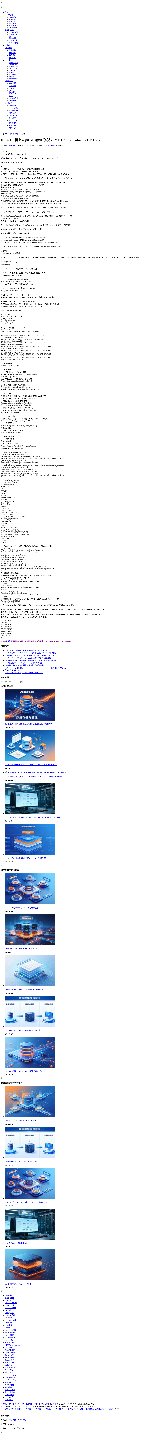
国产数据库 (9, 81)
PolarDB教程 (9, 1382)
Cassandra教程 (10, 1318)
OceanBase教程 (10, 1377)
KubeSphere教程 (11, 1333)
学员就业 (8, 48)
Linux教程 (12, 118)
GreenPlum (13, 65)
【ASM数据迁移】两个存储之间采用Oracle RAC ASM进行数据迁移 (29, 655)
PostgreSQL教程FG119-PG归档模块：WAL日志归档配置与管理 (28, 1202)
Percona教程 (9, 1360)
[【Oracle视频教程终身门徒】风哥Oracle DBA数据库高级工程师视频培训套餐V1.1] (35, 772)
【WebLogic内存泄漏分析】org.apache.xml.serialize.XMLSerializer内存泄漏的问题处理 (35, 668)
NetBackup (13, 27)
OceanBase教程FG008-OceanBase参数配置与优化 (22, 1030)
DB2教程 (8, 1310)
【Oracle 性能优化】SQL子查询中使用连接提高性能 (24, 673)
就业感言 (12, 53)
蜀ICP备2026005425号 (17, 1404)
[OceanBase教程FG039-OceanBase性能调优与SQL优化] (30, 1067)
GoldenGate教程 (10, 1305)
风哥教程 (12, 146)
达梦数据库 (13, 83)
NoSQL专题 (13, 43)
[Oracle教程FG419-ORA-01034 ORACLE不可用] (30, 1157)
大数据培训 (9, 60)
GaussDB (12, 92)
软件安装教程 (14, 115)
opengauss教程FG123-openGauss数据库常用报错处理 (24, 989)
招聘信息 (12, 58)
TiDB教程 (8, 1387)
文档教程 (8, 103)
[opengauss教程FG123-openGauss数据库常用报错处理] (30, 985)
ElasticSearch (13, 66)
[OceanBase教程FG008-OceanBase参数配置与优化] (30, 1026)
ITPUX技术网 (14, 123)
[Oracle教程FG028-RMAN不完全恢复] (30, 1280)
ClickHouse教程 (10, 1320)
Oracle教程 (13, 105)
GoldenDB (12, 94)
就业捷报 (12, 50)
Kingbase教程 (10, 1357)
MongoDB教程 (10, 1342)
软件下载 (12, 128)
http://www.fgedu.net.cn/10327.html (58, 641)
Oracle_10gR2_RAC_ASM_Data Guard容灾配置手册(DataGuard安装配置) (31, 653)
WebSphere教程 (10, 1375)
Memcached (13, 34)
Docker (11, 76)
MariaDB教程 (10, 1340)
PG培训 (7, 45)
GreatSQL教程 (10, 1355)
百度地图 (29, 1404)
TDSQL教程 (9, 1385)
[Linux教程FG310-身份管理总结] (30, 1239)
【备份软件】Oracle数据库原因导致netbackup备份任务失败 (26, 650)
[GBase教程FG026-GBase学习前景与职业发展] (30, 945)
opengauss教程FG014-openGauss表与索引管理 (21, 908)
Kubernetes (13, 78)
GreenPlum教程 (10, 1308)
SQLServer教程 (10, 1367)
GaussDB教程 (10, 1350)
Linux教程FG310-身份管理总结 (16, 1243)
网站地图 (36, 1404)
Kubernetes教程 (10, 1330)
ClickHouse (13, 68)
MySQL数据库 (16, 1409)
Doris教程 (8, 1347)
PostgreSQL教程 (15, 110)
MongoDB (12, 38)
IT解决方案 (9, 1400)
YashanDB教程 (10, 1390)
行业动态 (12, 125)
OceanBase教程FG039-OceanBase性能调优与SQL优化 (24, 1071)
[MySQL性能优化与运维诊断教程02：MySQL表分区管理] (30, 854)
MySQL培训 (9, 30)
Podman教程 (9, 1335)
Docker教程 (9, 1328)
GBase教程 (9, 1323)
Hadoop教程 (9, 1313)
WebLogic (12, 19)
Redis (11, 36)
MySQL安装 (46, 1409)
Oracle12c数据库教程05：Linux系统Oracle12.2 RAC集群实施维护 (28, 724)
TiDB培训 (12, 88)
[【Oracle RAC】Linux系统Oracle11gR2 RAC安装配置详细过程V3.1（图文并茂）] (30, 813)
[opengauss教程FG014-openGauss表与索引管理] (30, 904)
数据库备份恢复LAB (12, 670)
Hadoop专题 (13, 63)
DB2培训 (12, 23)
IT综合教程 (13, 120)
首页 (6, 12)
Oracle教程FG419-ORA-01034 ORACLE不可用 (21, 1161)
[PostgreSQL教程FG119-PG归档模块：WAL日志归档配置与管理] (30, 1198)
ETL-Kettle (13, 72)
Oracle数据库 (5, 1409)
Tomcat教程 (9, 1370)
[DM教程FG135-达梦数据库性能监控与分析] (30, 1117)
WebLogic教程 (10, 1372)
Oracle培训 (9, 15)
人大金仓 (12, 86)
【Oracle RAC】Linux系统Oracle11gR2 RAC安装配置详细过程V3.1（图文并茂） (34, 817)
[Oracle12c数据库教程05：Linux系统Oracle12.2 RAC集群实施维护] (30, 720)
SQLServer (13, 25)
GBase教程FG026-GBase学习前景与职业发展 (21, 949)
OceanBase (13, 90)
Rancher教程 (9, 1362)
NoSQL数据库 (79, 1409)
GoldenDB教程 (10, 1352)
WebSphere (13, 21)
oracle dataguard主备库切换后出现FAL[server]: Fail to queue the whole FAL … (32, 660)
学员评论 (12, 55)
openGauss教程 (10, 1380)
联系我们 (52, 1404)
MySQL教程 (13, 108)
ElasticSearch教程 (11, 1337)
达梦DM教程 (9, 1395)
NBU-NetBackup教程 (12, 1345)
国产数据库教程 (11, 1303)
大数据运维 (99, 1409)
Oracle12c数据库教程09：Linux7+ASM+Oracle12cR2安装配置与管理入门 (31, 765)
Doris (11, 96)
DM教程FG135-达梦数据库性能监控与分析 (20, 1121)
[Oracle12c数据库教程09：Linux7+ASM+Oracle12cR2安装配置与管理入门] (30, 761)
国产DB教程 (13, 113)
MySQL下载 (56, 1409)
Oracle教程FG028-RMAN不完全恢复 (18, 1284)
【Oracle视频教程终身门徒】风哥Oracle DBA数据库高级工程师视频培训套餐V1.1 (34, 777)
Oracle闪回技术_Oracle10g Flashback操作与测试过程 (23, 663)
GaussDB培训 (10, 1315)
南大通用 (12, 101)
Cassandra (12, 70)
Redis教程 (8, 1365)
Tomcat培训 (13, 40)
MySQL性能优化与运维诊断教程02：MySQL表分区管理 (25, 858)
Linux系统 (12, 74)
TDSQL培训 (13, 98)
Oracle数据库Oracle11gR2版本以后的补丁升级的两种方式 (25, 665)
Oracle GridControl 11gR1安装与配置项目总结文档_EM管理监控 (28, 658)
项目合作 (44, 1404)
